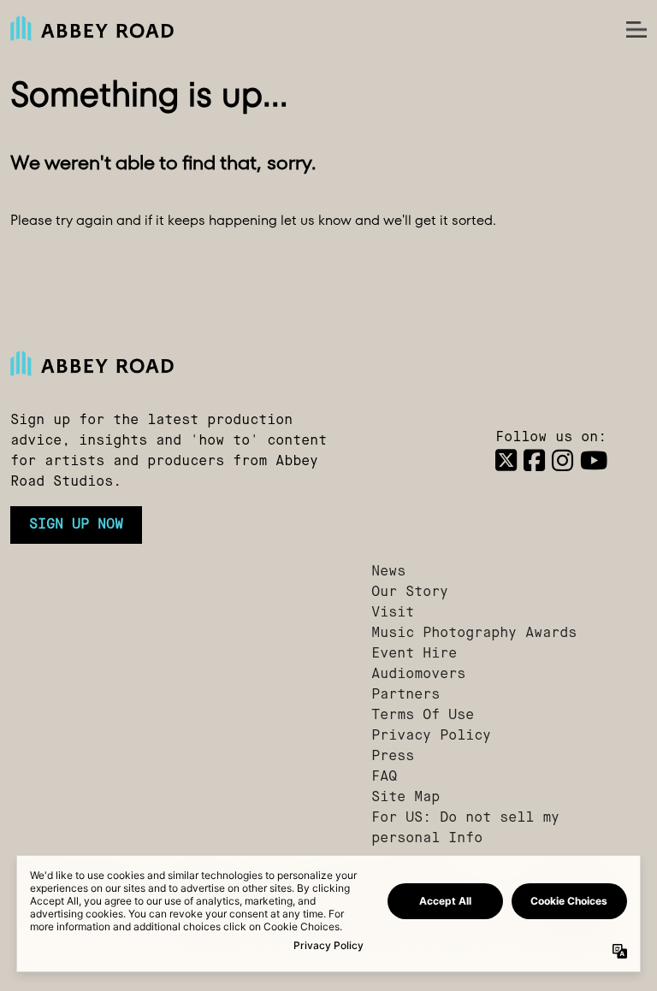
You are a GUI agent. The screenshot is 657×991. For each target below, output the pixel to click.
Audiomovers (418, 674)
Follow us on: (551, 438)
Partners (405, 695)
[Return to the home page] (180, 363)
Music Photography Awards (474, 633)
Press (392, 757)
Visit (392, 613)
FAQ (384, 777)
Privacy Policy (431, 736)
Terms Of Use (422, 716)
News (388, 572)
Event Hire (414, 654)
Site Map (405, 798)
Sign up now (76, 525)
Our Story (409, 592)
